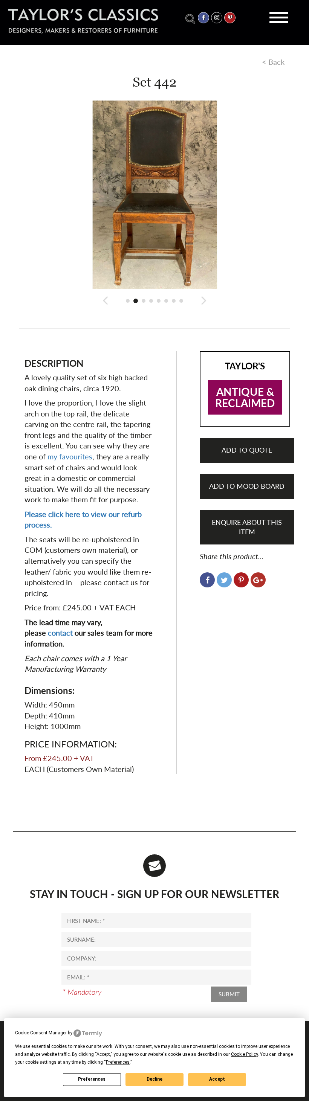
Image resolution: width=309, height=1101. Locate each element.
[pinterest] (230, 17)
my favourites (69, 456)
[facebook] (203, 17)
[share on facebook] (207, 579)
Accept (217, 1079)
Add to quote (247, 450)
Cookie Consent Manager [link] (41, 1032)
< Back (273, 61)
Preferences (92, 1079)
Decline (154, 1079)
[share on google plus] (258, 579)
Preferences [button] (118, 1062)
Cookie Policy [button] (244, 1054)
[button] (105, 300)
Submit (229, 994)
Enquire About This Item (247, 527)
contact (60, 632)
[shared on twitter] (224, 579)
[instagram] (216, 17)
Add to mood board (247, 486)
